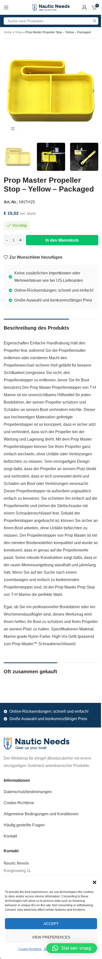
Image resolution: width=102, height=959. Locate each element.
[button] (94, 882)
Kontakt (10, 836)
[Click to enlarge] (13, 128)
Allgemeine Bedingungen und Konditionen (41, 814)
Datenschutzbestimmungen (28, 792)
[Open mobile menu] (6, 7)
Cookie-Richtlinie (30, 949)
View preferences (51, 937)
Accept (51, 924)
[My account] (84, 7)
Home (8, 32)
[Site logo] (51, 7)
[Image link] (36, 743)
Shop (18, 32)
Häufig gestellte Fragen (24, 825)
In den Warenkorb (62, 240)
